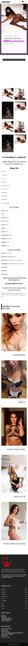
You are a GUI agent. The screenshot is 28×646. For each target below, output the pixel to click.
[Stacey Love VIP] (14, 474)
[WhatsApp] (14, 46)
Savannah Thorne (19, 355)
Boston (23, 353)
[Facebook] (5, 46)
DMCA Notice (4, 635)
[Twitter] (8, 46)
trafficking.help (7, 576)
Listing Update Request (6, 619)
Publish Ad (3, 616)
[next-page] (25, 549)
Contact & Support (5, 620)
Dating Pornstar (9, 43)
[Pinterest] (11, 46)
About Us (3, 615)
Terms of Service (5, 631)
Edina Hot (21, 402)
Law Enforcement (5, 637)
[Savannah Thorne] (14, 332)
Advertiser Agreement (6, 628)
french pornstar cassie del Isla (14, 543)
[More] (17, 46)
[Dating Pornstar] (5, 2)
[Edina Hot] (14, 379)
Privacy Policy (4, 630)
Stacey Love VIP (19, 496)
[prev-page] (23, 549)
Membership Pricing (6, 618)
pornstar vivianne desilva (16, 449)
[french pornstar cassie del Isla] (14, 521)
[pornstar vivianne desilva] (14, 427)
